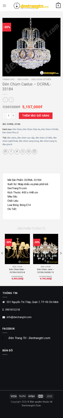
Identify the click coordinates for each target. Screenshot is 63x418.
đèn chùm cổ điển (44, 138)
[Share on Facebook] (11, 151)
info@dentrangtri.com (19, 317)
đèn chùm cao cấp (26, 138)
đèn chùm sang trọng (29, 141)
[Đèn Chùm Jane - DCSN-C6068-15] (45, 249)
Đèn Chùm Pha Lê (10, 132)
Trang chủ (8, 79)
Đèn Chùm (22, 79)
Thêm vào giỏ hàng (35, 115)
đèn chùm (11, 138)
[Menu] (4, 6)
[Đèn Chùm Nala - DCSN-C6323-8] (17, 249)
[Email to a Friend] (23, 151)
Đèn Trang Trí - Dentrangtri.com (29, 338)
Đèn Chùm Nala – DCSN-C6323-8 (17, 271)
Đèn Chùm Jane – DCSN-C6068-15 (45, 271)
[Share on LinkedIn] (34, 151)
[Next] (60, 260)
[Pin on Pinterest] (28, 151)
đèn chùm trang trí (48, 141)
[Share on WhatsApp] (5, 151)
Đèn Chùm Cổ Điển (41, 79)
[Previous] (2, 260)
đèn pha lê (7, 144)
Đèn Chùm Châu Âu (31, 129)
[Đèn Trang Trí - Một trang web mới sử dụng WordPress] (31, 5)
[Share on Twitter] (17, 151)
